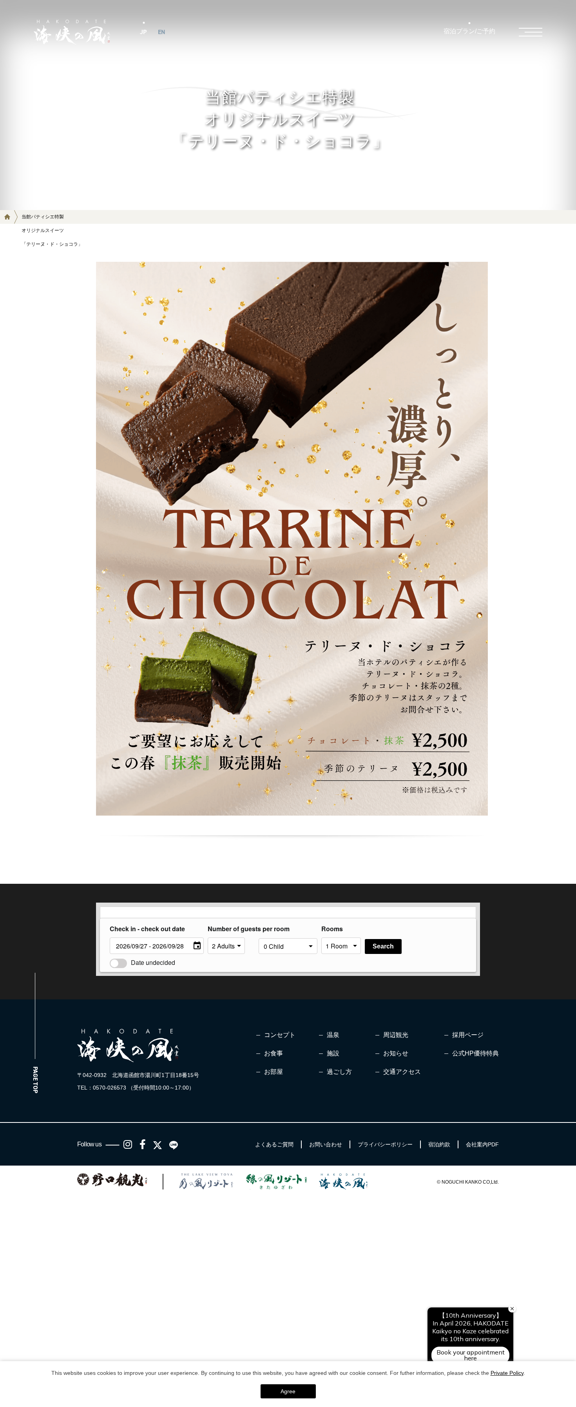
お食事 (273, 1053)
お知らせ (395, 1053)
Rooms (332, 928)
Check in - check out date (147, 928)
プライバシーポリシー (385, 1144)
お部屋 (273, 1071)
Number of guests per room (231, 928)
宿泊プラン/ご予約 (469, 31)
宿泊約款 (439, 1144)
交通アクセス (402, 1071)
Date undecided (153, 962)
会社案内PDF (482, 1144)
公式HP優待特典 (475, 1053)
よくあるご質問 (274, 1144)
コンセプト (279, 1035)
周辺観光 (395, 1035)
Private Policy (507, 1373)
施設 (333, 1053)
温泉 (333, 1035)
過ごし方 (339, 1071)
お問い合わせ (325, 1144)
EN (161, 32)
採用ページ (468, 1035)
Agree (288, 1391)
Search (383, 946)
